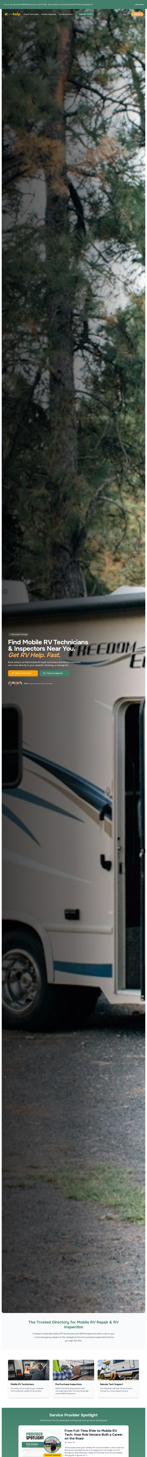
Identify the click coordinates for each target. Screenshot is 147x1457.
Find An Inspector (48, 14)
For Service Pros (66, 14)
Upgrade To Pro (85, 14)
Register (137, 14)
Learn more (139, 4)
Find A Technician (31, 14)
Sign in (125, 14)
